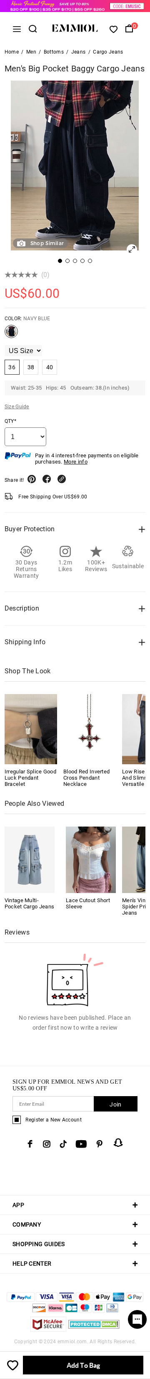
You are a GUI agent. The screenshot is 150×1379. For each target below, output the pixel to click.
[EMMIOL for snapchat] (118, 1142)
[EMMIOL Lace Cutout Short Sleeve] (91, 859)
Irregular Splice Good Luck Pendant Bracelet (30, 777)
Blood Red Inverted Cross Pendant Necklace (86, 777)
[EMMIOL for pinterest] (99, 1143)
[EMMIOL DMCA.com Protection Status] (94, 1329)
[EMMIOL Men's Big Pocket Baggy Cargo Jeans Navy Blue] (11, 334)
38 (31, 367)
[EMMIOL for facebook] (30, 1143)
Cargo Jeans (108, 52)
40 (49, 367)
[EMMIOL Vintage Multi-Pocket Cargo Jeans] (30, 859)
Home (12, 52)
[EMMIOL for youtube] (81, 1143)
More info (76, 462)
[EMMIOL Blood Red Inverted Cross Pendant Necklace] (89, 729)
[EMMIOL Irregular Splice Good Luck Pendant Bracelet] (31, 729)
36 (11, 367)
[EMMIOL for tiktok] (63, 1143)
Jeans (78, 52)
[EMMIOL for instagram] (46, 1143)
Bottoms (54, 52)
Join (115, 1104)
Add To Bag (83, 1365)
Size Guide (17, 407)
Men (31, 52)
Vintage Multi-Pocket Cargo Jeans (29, 903)
